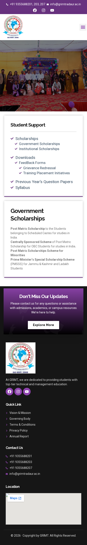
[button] (82, 27)
